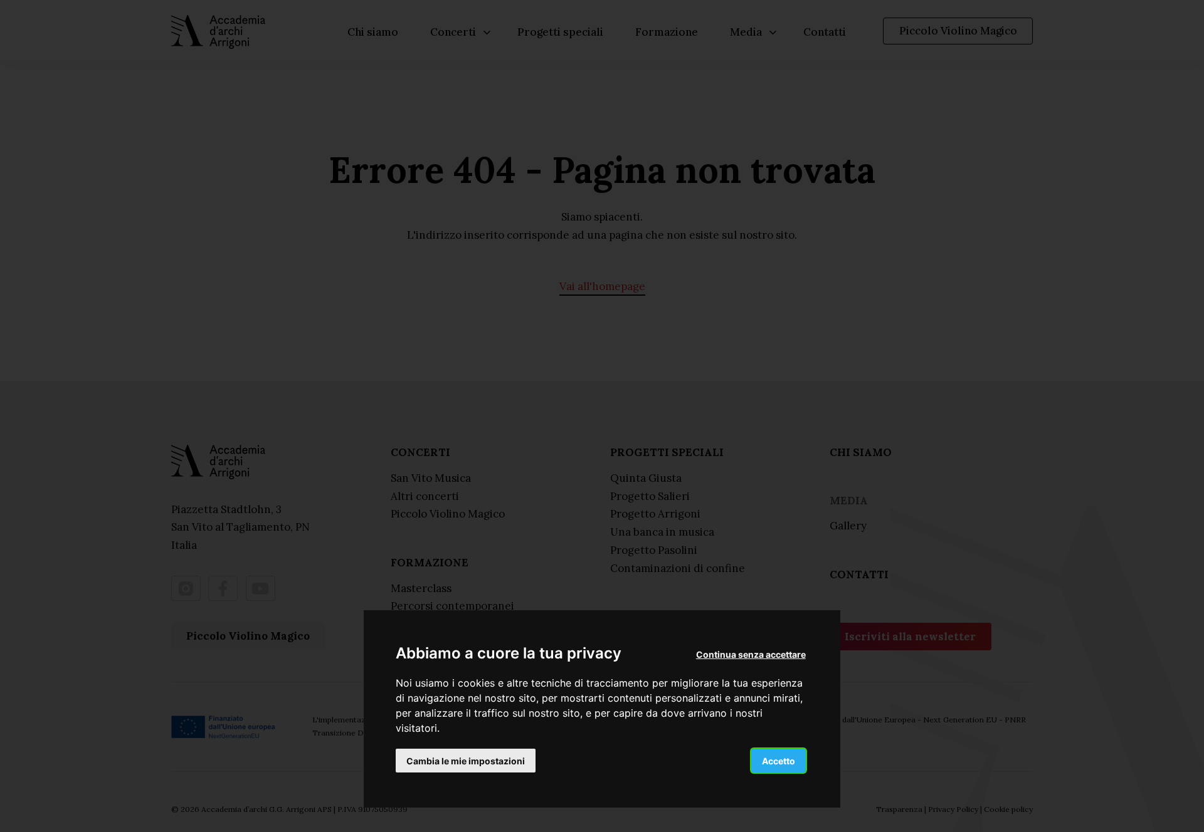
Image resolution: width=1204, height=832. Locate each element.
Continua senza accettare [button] (751, 653)
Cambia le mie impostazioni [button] (465, 760)
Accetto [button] (778, 760)
